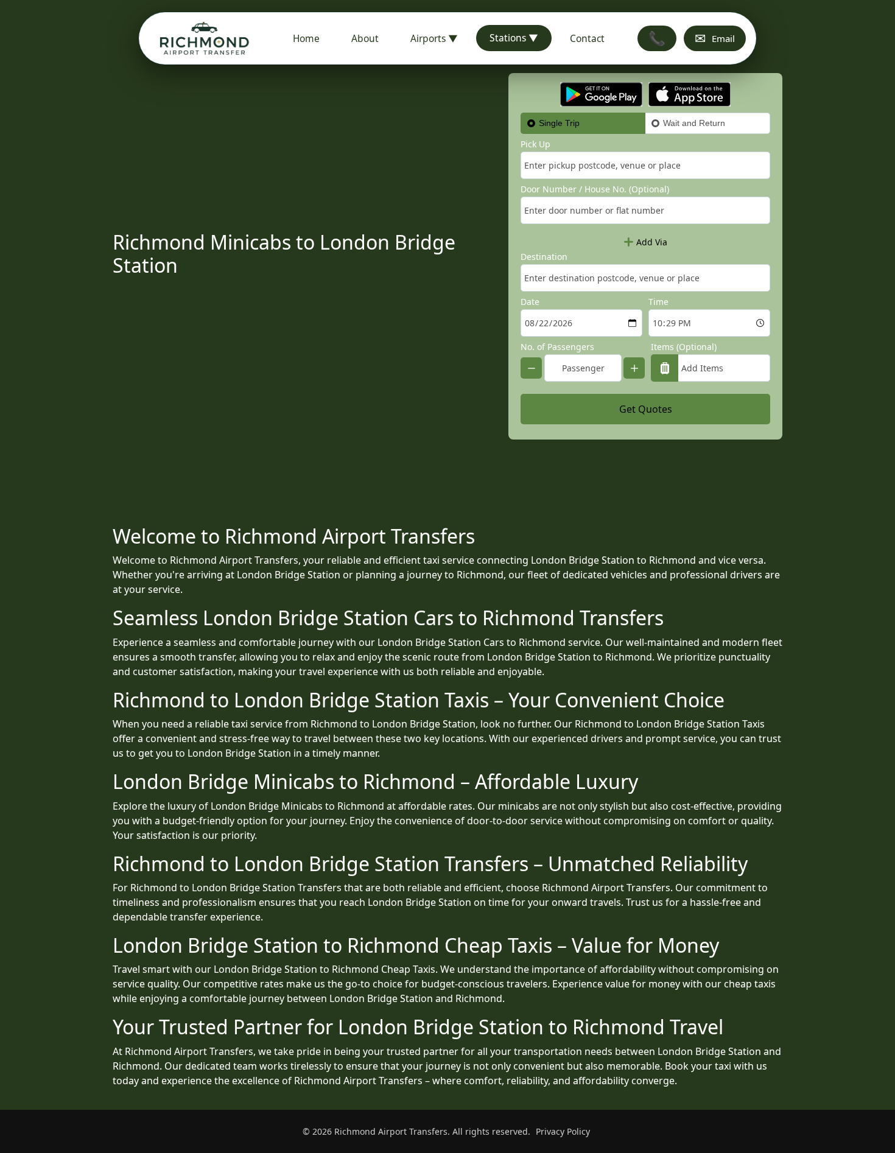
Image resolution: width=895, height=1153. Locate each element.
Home (306, 38)
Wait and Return (694, 123)
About (365, 38)
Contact (587, 38)
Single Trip (559, 123)
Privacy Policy (563, 1131)
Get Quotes (645, 409)
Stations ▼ (514, 37)
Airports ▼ (434, 38)
